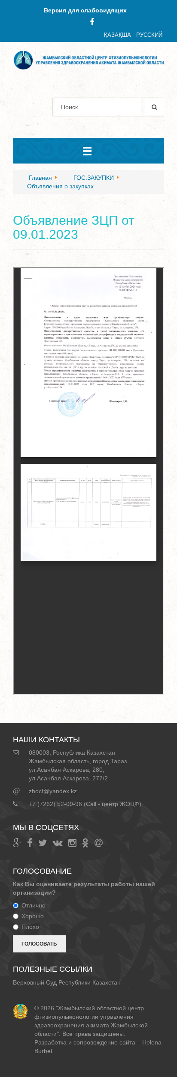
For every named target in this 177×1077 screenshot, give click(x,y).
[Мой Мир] (99, 843)
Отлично (33, 905)
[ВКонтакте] (57, 843)
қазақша (117, 35)
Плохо (30, 926)
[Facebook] (92, 22)
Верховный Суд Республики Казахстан (67, 982)
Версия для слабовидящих (85, 10)
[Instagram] (72, 843)
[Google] (17, 843)
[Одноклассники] (85, 843)
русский (149, 35)
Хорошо (32, 916)
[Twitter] (42, 843)
